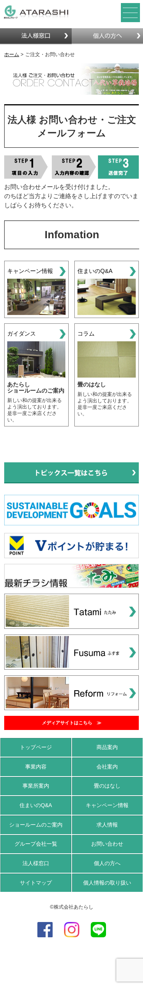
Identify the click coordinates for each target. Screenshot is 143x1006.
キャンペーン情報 (107, 805)
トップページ (36, 747)
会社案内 (107, 767)
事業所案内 (35, 786)
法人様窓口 (35, 863)
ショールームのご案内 (36, 825)
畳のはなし (107, 786)
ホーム (11, 54)
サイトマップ (36, 883)
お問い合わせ (107, 844)
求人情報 (107, 825)
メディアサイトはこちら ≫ (71, 722)
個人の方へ (107, 863)
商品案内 (107, 747)
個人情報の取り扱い (107, 883)
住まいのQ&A (35, 805)
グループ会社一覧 (35, 844)
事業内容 (36, 767)
